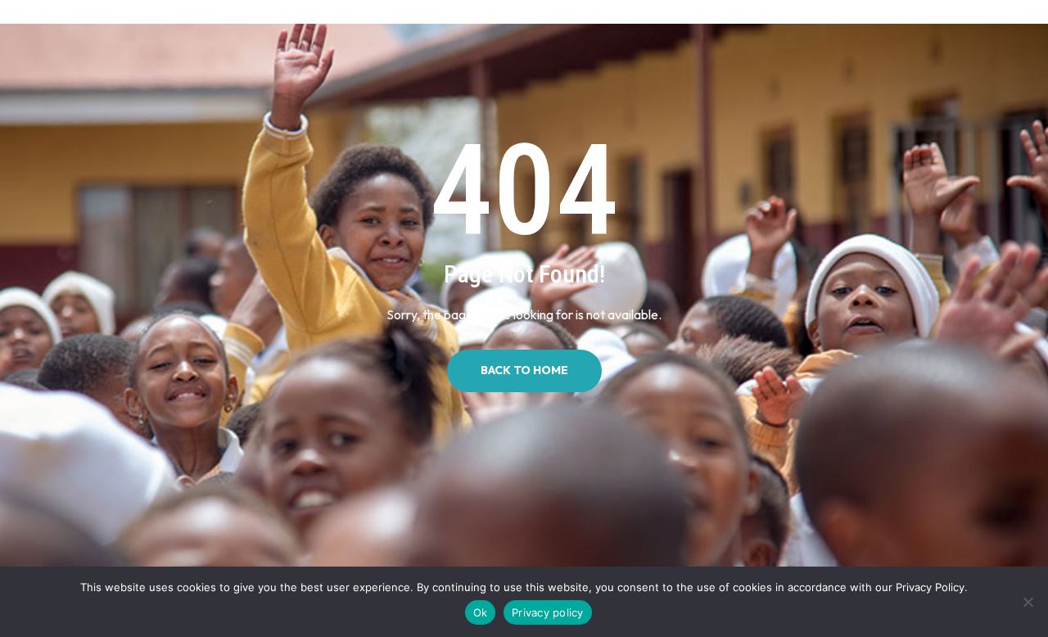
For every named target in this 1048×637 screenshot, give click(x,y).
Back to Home (524, 370)
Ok (480, 612)
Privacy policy (548, 612)
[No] (1027, 602)
